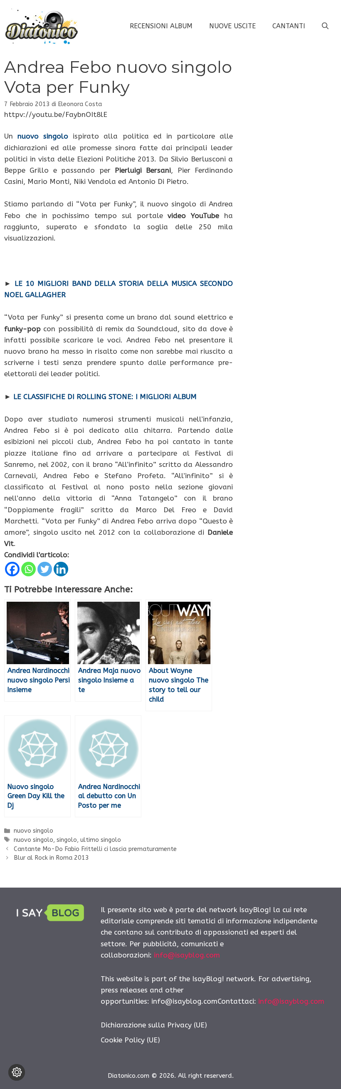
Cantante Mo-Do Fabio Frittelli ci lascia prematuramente (95, 849)
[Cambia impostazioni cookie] (16, 1072)
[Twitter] (44, 569)
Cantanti (288, 26)
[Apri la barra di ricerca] (325, 26)
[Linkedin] (61, 569)
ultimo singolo (100, 839)
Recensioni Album (161, 26)
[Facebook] (12, 569)
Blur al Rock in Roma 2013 (51, 857)
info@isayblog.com (187, 955)
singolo (67, 839)
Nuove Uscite (232, 26)
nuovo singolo (33, 830)
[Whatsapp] (28, 569)
